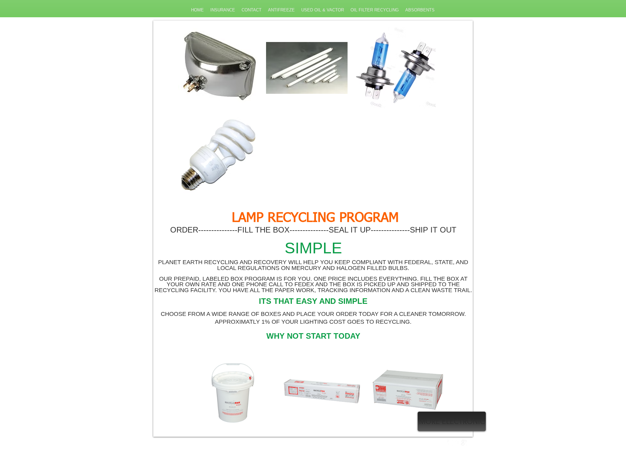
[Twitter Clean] (457, 443)
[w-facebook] (450, 443)
